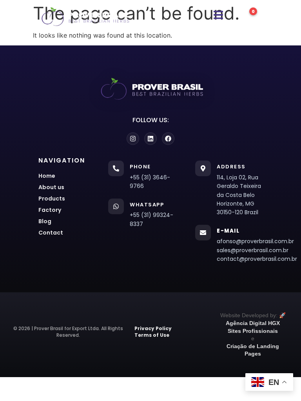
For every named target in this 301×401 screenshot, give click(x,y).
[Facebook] (168, 138)
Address (231, 166)
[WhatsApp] (116, 206)
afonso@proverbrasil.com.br (252, 241)
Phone (140, 166)
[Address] (203, 168)
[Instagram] (133, 138)
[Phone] (116, 168)
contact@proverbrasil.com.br (252, 259)
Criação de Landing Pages (253, 350)
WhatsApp (147, 204)
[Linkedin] (150, 138)
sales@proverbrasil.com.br (252, 250)
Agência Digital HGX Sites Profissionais (253, 327)
